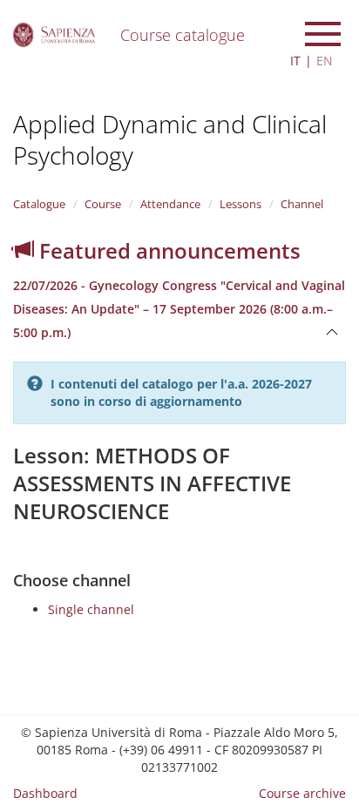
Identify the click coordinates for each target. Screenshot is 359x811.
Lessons (240, 204)
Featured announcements (167, 250)
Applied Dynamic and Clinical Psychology (170, 139)
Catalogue (39, 204)
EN (324, 60)
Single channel (91, 609)
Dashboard (45, 793)
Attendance (170, 204)
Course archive (302, 793)
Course (103, 204)
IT (295, 60)
